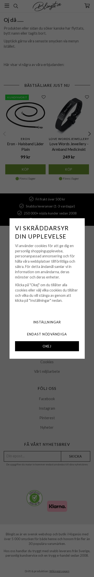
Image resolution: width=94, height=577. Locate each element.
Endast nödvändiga (47, 334)
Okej (47, 346)
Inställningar (47, 322)
